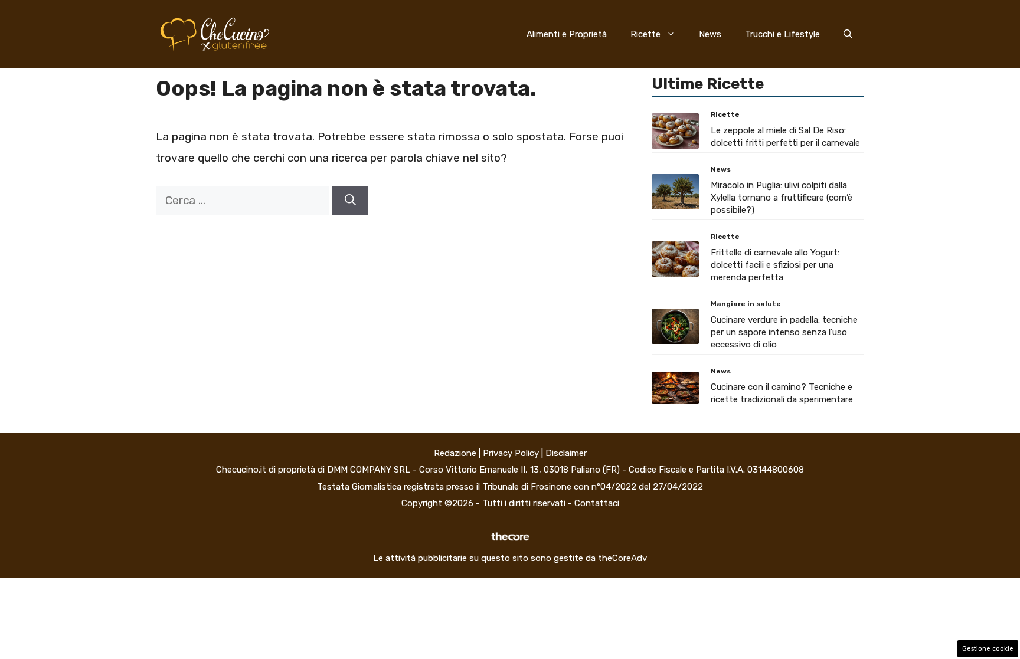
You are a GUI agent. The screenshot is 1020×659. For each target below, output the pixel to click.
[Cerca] (350, 201)
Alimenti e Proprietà (567, 34)
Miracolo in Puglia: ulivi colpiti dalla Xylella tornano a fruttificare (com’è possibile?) (781, 197)
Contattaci (596, 503)
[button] (848, 34)
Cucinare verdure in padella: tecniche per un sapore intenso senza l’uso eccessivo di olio (784, 332)
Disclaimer (566, 453)
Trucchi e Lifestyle (782, 34)
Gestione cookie (988, 649)
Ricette (645, 34)
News (710, 34)
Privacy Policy (511, 453)
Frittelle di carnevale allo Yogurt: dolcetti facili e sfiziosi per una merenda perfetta (775, 265)
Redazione (455, 453)
